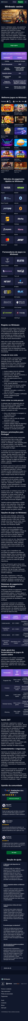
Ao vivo (10, 101)
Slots (23, 101)
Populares (3, 101)
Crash (16, 101)
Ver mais (14, 852)
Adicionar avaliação (14, 798)
